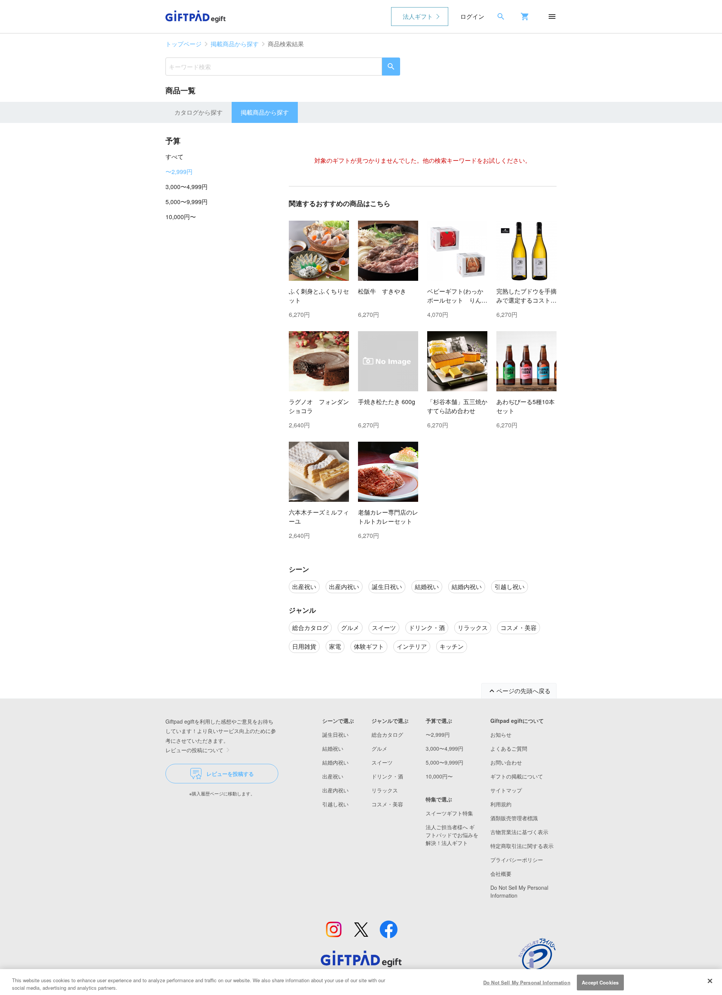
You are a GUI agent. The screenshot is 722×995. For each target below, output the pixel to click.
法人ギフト (418, 16)
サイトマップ (506, 790)
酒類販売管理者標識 (514, 818)
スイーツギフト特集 (449, 813)
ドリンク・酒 (387, 776)
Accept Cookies (600, 982)
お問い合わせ (506, 762)
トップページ (183, 43)
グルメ (379, 748)
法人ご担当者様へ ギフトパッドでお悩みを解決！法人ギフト (452, 835)
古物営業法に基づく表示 (519, 832)
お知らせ (500, 734)
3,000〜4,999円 (186, 186)
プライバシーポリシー (516, 859)
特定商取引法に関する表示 (522, 846)
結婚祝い (332, 748)
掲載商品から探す (235, 43)
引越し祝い (335, 804)
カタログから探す (198, 112)
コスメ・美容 (387, 804)
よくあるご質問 (508, 748)
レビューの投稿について (194, 750)
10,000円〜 (180, 216)
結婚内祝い (335, 762)
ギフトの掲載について (516, 776)
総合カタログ (387, 734)
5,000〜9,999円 (186, 201)
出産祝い (332, 776)
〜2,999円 (179, 171)
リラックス (385, 790)
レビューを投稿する (230, 773)
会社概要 (500, 873)
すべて (174, 156)
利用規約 (500, 804)
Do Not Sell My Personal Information (526, 982)
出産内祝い (335, 790)
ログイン (472, 16)
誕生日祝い (335, 734)
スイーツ (382, 762)
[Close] (710, 981)
